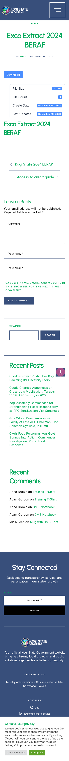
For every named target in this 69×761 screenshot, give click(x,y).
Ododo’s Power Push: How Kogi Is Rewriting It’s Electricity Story (33, 378)
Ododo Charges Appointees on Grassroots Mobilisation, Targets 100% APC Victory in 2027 (32, 391)
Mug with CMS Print (44, 522)
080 (37, 707)
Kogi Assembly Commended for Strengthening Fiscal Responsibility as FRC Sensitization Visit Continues (34, 407)
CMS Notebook (43, 507)
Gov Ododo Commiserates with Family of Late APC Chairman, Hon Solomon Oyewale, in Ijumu (34, 422)
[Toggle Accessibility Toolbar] (60, 372)
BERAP (34, 23)
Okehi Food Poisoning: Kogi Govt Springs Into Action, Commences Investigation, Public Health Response (32, 439)
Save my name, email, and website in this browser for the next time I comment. (35, 286)
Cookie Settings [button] (16, 752)
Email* (9, 592)
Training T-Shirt (44, 492)
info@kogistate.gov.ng (37, 713)
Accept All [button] (37, 752)
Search (15, 326)
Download (13, 74)
